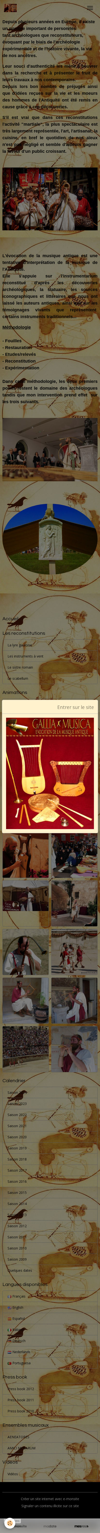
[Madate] (50, 1526)
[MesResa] (81, 1526)
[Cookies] (9, 1523)
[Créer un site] (18, 1526)
